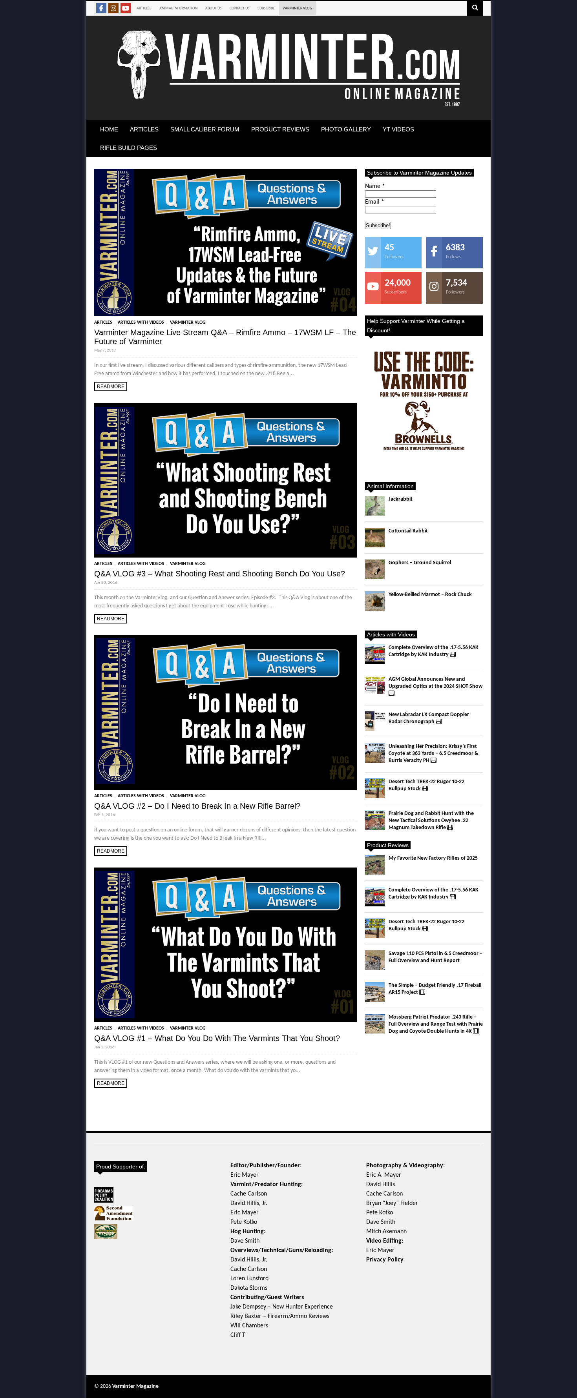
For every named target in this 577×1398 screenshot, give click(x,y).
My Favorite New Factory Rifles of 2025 (433, 858)
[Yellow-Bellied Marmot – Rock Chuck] (375, 601)
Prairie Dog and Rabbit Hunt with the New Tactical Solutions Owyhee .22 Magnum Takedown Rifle (431, 821)
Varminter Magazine (135, 1386)
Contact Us (240, 8)
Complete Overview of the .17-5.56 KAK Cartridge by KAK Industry (433, 651)
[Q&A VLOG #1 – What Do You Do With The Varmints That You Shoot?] (225, 945)
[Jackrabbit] (375, 506)
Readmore (110, 386)
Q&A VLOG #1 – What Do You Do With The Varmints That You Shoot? (217, 1038)
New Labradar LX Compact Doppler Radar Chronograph (429, 718)
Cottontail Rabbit (408, 531)
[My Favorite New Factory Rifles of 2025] (375, 865)
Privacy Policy (385, 1260)
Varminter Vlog (297, 8)
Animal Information (178, 8)
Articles (144, 8)
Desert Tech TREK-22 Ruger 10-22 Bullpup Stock (426, 785)
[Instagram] (113, 8)
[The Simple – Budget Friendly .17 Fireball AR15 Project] (375, 992)
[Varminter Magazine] (288, 105)
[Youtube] (126, 8)
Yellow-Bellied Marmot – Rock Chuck (430, 595)
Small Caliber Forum (204, 129)
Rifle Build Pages (128, 147)
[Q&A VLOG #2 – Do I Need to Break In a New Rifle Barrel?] (225, 712)
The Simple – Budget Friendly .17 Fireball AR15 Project (435, 988)
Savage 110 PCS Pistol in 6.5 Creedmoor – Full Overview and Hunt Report (435, 957)
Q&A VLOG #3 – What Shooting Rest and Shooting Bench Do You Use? (219, 573)
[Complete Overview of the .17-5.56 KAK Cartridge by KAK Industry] (375, 654)
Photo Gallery (346, 129)
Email (374, 202)
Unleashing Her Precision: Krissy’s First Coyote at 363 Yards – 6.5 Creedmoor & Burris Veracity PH (433, 754)
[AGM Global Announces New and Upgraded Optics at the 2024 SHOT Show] (375, 686)
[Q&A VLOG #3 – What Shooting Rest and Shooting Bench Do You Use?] (225, 480)
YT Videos (398, 129)
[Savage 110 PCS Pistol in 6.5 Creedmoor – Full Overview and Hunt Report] (375, 960)
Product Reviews (280, 129)
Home (109, 129)
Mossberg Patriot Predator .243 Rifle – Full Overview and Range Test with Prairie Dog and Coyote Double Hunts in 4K (436, 1024)
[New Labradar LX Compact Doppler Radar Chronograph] (375, 721)
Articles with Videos (141, 322)
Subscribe (266, 8)
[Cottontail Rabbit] (375, 537)
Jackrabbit (401, 499)
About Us (213, 8)
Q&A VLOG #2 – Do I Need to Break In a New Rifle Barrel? (197, 806)
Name (375, 186)
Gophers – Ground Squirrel (420, 563)
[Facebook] (101, 8)
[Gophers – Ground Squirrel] (375, 569)
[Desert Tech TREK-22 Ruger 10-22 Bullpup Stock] (375, 788)
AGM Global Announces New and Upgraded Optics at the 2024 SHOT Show (435, 682)
